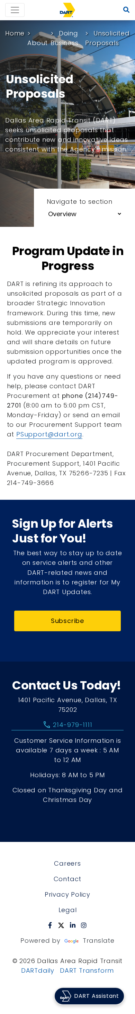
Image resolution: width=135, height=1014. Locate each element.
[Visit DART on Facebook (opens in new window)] (50, 925)
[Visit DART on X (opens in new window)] (61, 925)
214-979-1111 (67, 725)
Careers (67, 863)
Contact (68, 879)
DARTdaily (37, 970)
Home (15, 33)
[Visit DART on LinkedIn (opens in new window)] (73, 925)
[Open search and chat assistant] (126, 10)
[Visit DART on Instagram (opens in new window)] (84, 925)
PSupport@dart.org (49, 434)
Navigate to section (79, 201)
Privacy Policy (67, 894)
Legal (67, 910)
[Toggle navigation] (15, 10)
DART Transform (87, 970)
